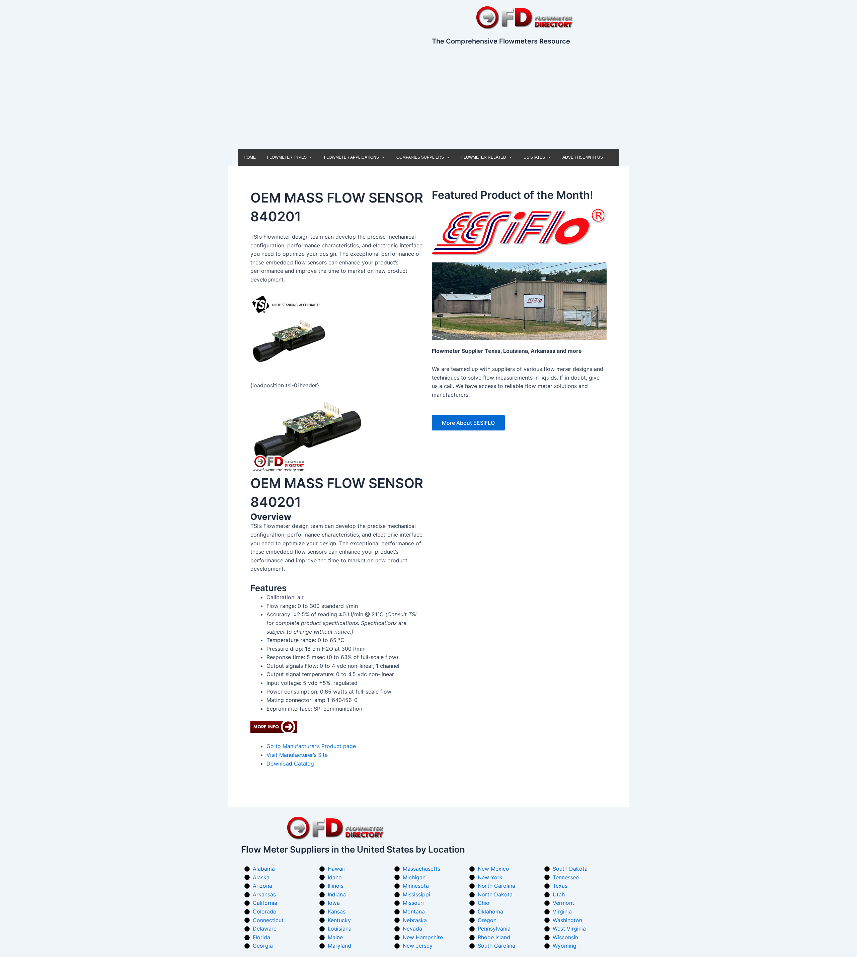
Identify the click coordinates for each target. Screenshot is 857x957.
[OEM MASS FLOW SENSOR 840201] (309, 436)
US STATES (534, 157)
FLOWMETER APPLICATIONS (351, 157)
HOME (250, 157)
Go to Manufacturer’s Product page (311, 746)
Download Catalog (290, 763)
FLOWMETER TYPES (287, 157)
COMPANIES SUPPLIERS (420, 157)
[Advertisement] (428, 99)
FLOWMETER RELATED (483, 157)
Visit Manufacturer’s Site (297, 754)
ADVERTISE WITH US (582, 157)
